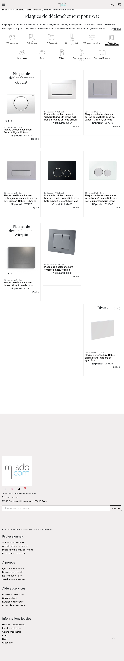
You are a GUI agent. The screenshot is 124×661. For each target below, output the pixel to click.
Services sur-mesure (13, 579)
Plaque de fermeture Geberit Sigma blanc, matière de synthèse (100, 358)
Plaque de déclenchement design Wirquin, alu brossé (18, 284)
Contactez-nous (11, 632)
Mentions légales (11, 628)
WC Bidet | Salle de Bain (28, 9)
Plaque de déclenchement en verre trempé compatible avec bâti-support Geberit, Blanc (101, 198)
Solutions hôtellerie (13, 542)
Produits (7, 9)
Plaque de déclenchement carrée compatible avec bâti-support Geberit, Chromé (101, 117)
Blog (4, 639)
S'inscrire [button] (115, 508)
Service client (9, 598)
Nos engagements (13, 572)
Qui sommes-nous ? (13, 568)
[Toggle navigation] (3, 4)
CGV (4, 635)
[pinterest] (25, 489)
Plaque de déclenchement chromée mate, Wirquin (58, 268)
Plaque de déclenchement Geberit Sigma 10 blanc (18, 131)
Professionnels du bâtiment (17, 550)
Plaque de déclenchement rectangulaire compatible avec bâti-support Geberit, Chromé (21, 198)
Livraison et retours (13, 602)
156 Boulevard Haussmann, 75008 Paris (25, 501)
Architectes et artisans (15, 546)
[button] (117, 308)
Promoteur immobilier (14, 553)
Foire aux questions (13, 594)
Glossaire (7, 643)
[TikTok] (19, 489)
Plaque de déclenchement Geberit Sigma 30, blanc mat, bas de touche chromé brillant (61, 117)
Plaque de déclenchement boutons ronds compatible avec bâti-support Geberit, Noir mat (61, 198)
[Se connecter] (112, 4)
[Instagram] (12, 489)
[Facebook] (5, 489)
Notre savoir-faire (12, 576)
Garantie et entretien (14, 605)
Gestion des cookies (13, 624)
